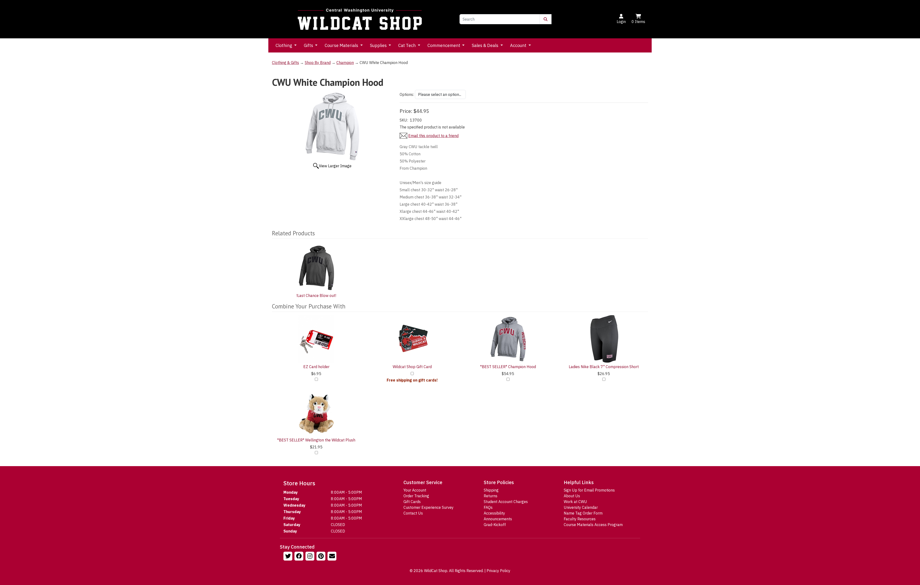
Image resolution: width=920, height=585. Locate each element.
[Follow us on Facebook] (299, 556)
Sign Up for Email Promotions (589, 490)
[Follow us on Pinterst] (321, 556)
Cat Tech (407, 45)
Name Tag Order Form (583, 513)
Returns (490, 495)
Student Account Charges (506, 501)
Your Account (414, 490)
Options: (407, 94)
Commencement (444, 45)
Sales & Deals (485, 45)
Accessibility (494, 513)
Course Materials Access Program (593, 524)
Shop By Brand (318, 62)
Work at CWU (575, 501)
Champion (345, 62)
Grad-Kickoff (495, 524)
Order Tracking (416, 495)
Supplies (379, 45)
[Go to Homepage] (360, 19)
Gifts (309, 45)
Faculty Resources (580, 518)
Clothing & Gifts (285, 62)
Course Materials (342, 45)
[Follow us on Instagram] (310, 556)
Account (518, 45)
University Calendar (581, 507)
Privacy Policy (498, 570)
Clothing (284, 45)
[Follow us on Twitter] (288, 556)
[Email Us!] (333, 556)
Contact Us (413, 513)
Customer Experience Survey (428, 507)
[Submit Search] (546, 19)
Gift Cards (412, 501)
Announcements (498, 518)
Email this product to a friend (433, 135)
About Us (572, 495)
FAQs (488, 507)
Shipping (491, 490)
